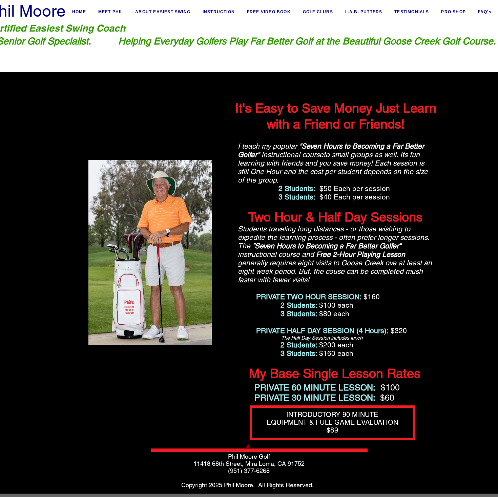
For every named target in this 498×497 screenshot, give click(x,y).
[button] (218, 11)
